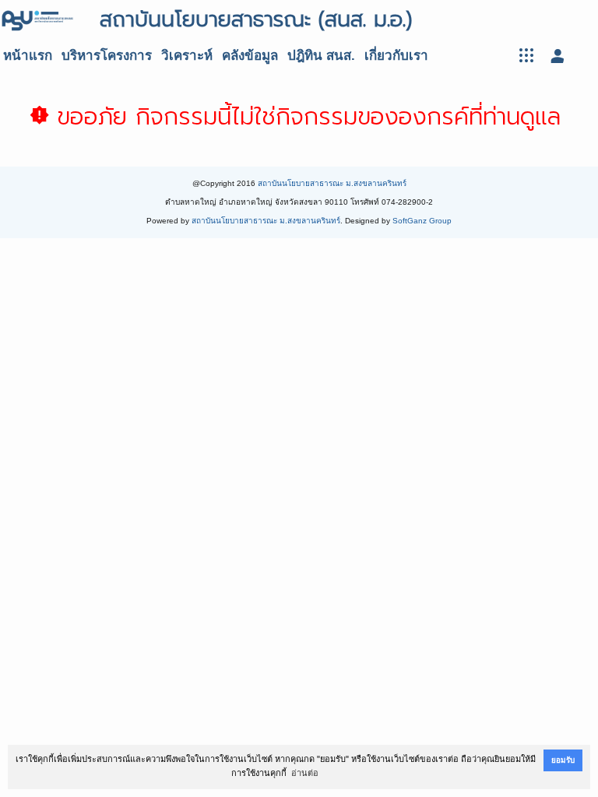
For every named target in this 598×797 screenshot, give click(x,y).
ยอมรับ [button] (563, 760)
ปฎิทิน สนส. (321, 55)
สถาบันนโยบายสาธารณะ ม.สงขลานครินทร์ (332, 183)
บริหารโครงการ (107, 55)
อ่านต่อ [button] (304, 773)
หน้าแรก (27, 55)
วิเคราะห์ (187, 55)
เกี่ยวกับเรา (396, 55)
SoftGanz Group (422, 220)
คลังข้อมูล (250, 55)
